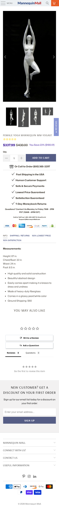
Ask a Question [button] (31, 345)
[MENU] (1, 3)
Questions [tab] (31, 352)
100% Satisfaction (12, 240)
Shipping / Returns (20, 235)
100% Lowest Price (41, 235)
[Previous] (5, 57)
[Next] (53, 57)
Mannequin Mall (33, 503)
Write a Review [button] (31, 337)
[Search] (47, 3)
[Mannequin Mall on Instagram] (29, 476)
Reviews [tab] (11, 352)
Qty (5, 151)
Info (5, 235)
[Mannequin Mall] (29, 3)
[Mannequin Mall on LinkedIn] (34, 476)
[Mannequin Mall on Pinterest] (24, 476)
